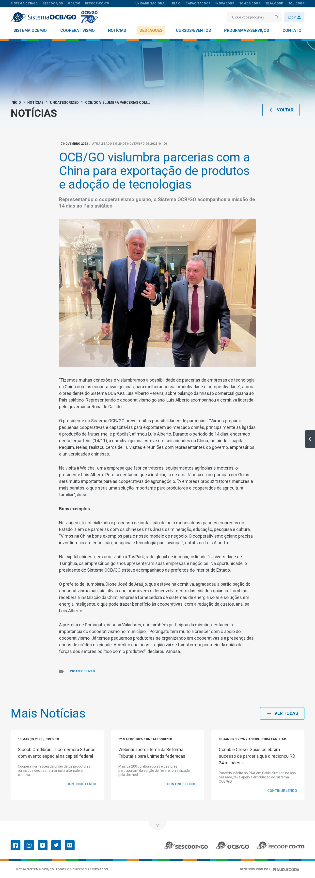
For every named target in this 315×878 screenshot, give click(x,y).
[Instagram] (29, 845)
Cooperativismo (77, 30)
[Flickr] (70, 845)
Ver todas (286, 713)
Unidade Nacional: (151, 3)
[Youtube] (42, 845)
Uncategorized (64, 103)
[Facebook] (15, 845)
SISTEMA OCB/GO (24, 3)
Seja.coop (274, 3)
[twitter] (56, 845)
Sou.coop (296, 3)
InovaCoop (224, 3)
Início (16, 103)
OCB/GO (74, 3)
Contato (292, 30)
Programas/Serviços (246, 30)
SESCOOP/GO (53, 3)
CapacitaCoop (198, 3)
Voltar (285, 109)
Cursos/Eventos (193, 30)
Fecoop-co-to (97, 3)
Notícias (117, 30)
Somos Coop (249, 3)
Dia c (176, 3)
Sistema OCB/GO (30, 30)
